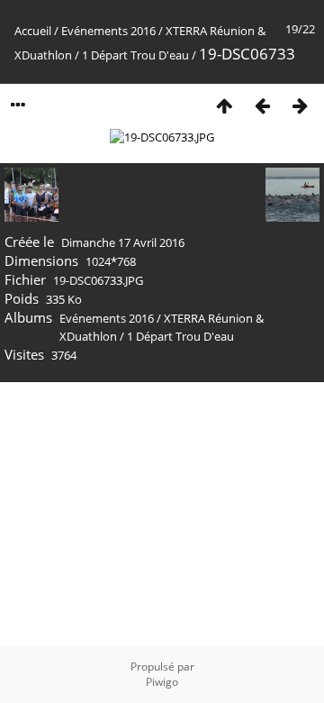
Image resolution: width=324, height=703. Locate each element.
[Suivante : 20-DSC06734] (300, 105)
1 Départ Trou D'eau (135, 55)
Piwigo (162, 681)
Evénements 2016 (108, 31)
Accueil (32, 31)
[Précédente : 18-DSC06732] (262, 105)
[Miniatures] (224, 105)
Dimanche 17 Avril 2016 (122, 242)
